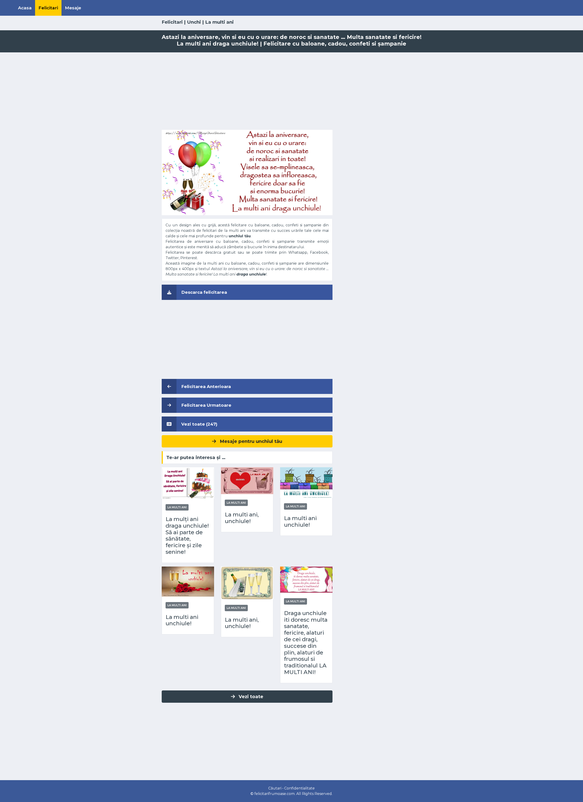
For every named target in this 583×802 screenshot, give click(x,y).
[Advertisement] (291, 91)
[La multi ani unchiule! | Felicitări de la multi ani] (306, 482)
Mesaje (73, 7)
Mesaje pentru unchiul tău (251, 441)
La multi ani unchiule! (300, 521)
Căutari (274, 788)
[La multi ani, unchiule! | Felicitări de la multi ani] (247, 480)
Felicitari (48, 7)
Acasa (25, 7)
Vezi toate (251, 696)
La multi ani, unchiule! (242, 517)
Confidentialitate (299, 788)
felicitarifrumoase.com (274, 794)
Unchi (194, 22)
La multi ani (219, 22)
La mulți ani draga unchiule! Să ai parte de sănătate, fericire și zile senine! (187, 535)
